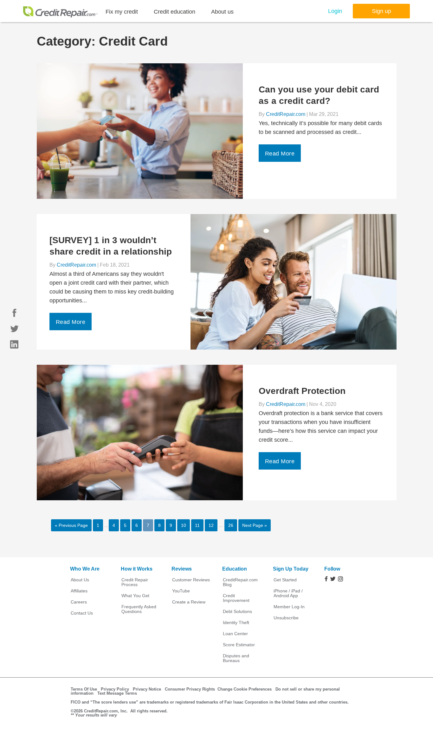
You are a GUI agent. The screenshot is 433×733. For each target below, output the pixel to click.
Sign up (381, 11)
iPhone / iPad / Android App (288, 593)
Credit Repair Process (134, 582)
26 (230, 525)
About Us (80, 580)
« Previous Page (71, 525)
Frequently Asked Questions (138, 609)
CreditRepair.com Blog (240, 582)
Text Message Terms (117, 693)
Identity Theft (236, 622)
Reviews (181, 569)
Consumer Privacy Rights (190, 689)
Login (335, 11)
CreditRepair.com (285, 114)
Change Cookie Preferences (244, 689)
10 (183, 525)
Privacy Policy (115, 689)
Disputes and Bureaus (236, 658)
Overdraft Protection (302, 391)
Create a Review (188, 602)
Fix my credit (122, 12)
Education (234, 569)
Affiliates (79, 591)
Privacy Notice (147, 689)
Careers (79, 602)
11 (197, 525)
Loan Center (235, 633)
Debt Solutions (237, 611)
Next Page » (254, 525)
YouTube (181, 591)
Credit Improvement (236, 598)
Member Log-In (289, 606)
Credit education (174, 12)
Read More (280, 153)
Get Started (285, 580)
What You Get (135, 595)
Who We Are (85, 569)
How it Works (136, 569)
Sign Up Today (290, 569)
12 (211, 525)
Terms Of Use (84, 689)
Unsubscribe (286, 618)
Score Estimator (239, 644)
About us (222, 12)
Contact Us (82, 613)
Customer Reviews (191, 580)
